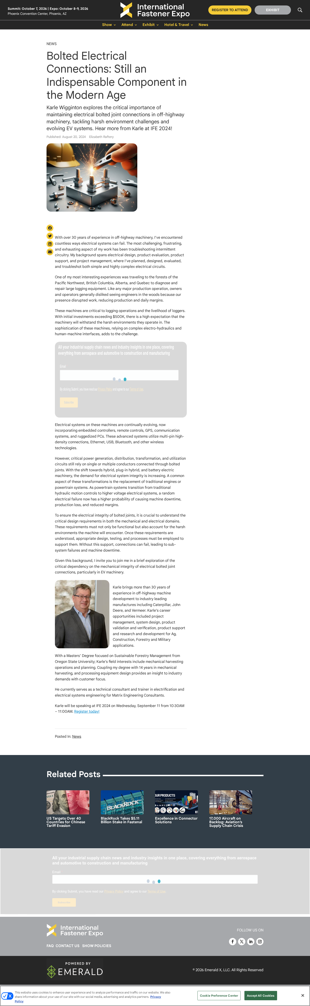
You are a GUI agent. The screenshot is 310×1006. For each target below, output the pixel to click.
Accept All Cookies (260, 995)
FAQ (50, 946)
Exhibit (149, 25)
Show (107, 25)
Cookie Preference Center (219, 995)
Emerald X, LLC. (218, 970)
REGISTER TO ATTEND (230, 10)
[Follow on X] (241, 941)
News (203, 25)
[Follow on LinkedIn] (250, 941)
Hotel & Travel (176, 25)
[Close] (303, 995)
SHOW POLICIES (96, 946)
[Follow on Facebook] (232, 941)
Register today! (86, 711)
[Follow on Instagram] (259, 941)
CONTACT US (67, 946)
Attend (127, 25)
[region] (155, 996)
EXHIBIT (272, 10)
